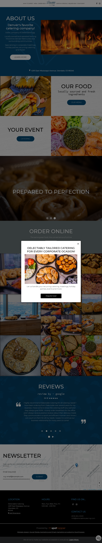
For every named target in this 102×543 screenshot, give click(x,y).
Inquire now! (51, 296)
